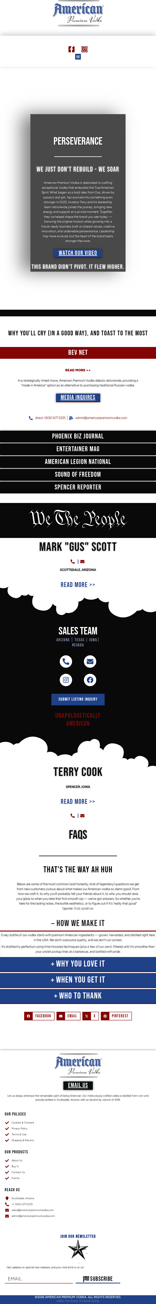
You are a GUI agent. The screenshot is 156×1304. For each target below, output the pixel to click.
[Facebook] (90, 680)
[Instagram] (84, 49)
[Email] (90, 661)
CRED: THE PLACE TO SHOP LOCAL (78, 1301)
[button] (78, 56)
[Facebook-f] (71, 49)
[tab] (78, 353)
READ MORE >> (78, 370)
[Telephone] (66, 661)
